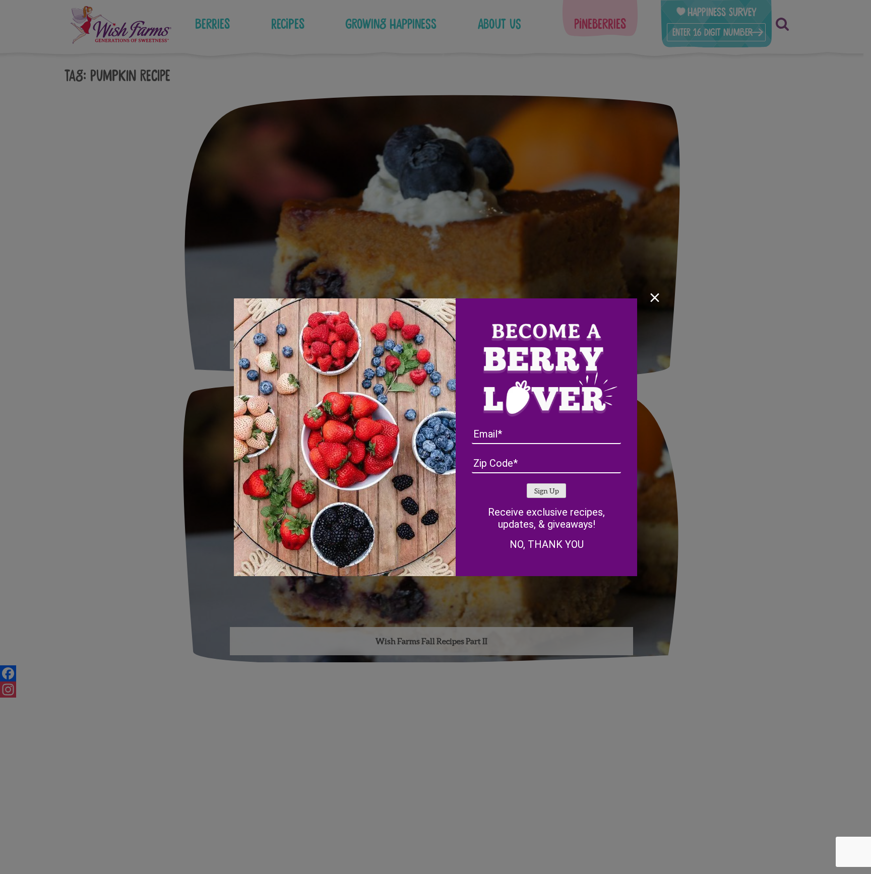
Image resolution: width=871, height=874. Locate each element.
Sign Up (546, 491)
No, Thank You (547, 544)
